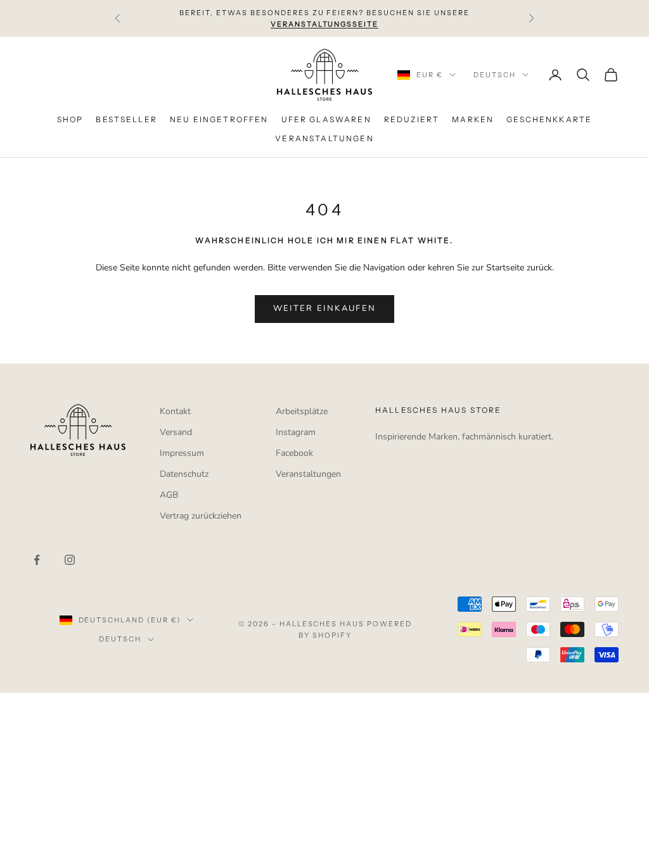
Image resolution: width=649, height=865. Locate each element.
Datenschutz (184, 474)
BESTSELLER (126, 119)
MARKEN (473, 119)
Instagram (296, 432)
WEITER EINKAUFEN (324, 308)
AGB (169, 495)
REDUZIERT (411, 119)
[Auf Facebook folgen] (36, 559)
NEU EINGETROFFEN (219, 119)
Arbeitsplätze (302, 411)
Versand (176, 432)
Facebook (294, 453)
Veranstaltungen (308, 474)
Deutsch (494, 74)
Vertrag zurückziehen (200, 516)
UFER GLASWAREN (326, 119)
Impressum (182, 453)
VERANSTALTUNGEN (324, 138)
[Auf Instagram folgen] (69, 559)
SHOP (70, 119)
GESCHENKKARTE (549, 119)
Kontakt (175, 411)
